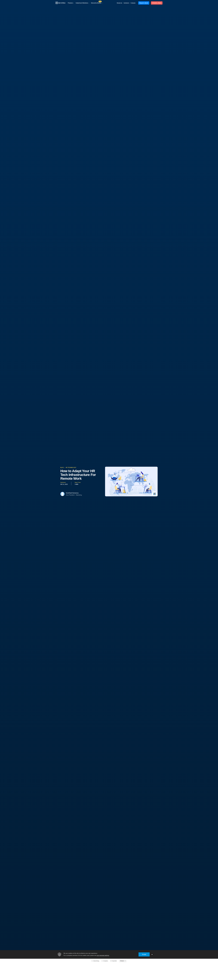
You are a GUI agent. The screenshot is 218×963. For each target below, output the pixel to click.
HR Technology (71, 467)
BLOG (62, 467)
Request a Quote (143, 3)
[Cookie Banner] (109, 956)
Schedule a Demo (156, 3)
